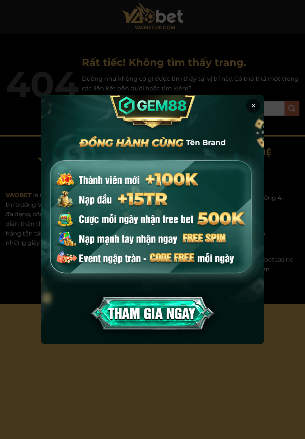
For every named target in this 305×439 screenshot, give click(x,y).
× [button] (253, 106)
